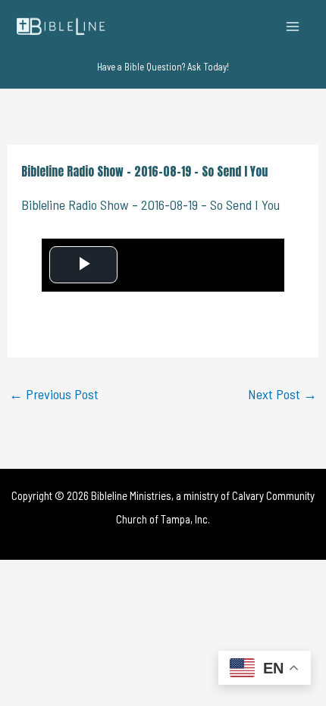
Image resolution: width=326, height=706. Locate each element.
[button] (163, 67)
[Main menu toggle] (293, 26)
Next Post (282, 394)
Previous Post (54, 394)
